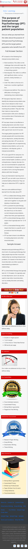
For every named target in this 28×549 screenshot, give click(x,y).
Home (5, 11)
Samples (21, 516)
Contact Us (11, 502)
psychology (11, 11)
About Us (3, 502)
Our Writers (12, 510)
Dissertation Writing (7, 506)
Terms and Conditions (7, 520)
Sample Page (21, 510)
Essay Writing (18, 506)
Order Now (4, 512)
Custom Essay (19, 502)
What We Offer (19, 520)
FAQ (24, 506)
